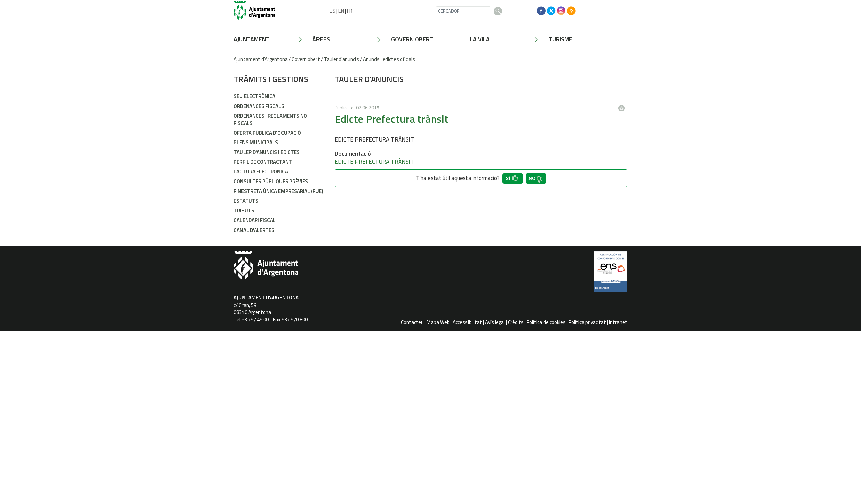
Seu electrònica (254, 96)
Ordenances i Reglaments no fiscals (270, 119)
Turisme (560, 39)
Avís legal (495, 322)
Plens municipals (256, 142)
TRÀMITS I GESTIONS (271, 79)
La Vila (480, 39)
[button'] (512, 178)
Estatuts (246, 201)
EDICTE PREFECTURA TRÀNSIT (374, 161)
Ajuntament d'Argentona (261, 59)
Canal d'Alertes (254, 230)
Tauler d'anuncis (341, 59)
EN (341, 11)
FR (349, 11)
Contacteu (412, 322)
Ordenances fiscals (259, 106)
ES (332, 11)
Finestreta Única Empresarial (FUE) (278, 191)
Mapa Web (438, 322)
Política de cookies (546, 322)
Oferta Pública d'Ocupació (267, 133)
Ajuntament (252, 39)
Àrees (321, 39)
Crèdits (516, 322)
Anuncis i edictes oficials (389, 59)
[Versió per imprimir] (623, 106)
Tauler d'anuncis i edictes (267, 152)
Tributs (244, 210)
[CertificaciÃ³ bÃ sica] (610, 274)
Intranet (618, 322)
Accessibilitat (467, 322)
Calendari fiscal (255, 220)
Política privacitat (587, 322)
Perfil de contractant (263, 162)
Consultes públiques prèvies (271, 181)
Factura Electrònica (261, 171)
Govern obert (412, 39)
